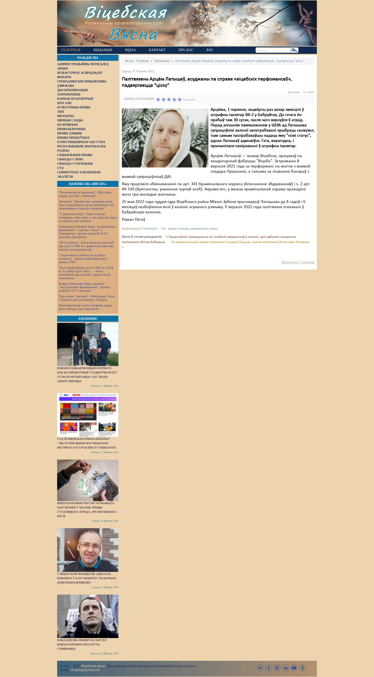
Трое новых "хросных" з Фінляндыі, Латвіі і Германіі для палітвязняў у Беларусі (87, 298)
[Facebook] (268, 668)
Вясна (133, 33)
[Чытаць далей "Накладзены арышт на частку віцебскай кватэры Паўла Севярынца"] (87, 616)
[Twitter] (277, 668)
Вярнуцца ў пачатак (298, 262)
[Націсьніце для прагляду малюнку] (165, 138)
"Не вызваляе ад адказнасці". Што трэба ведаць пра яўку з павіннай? (85, 194)
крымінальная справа (204, 228)
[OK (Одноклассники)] (302, 668)
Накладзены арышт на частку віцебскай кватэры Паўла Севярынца (82, 644)
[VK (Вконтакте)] (285, 668)
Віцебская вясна (93, 666)
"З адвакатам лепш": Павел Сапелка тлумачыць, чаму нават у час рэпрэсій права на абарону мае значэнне (87, 217)
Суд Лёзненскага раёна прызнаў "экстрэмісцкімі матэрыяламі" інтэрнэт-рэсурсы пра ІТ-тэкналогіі (86, 443)
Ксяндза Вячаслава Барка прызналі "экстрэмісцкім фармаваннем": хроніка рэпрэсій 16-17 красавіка (84, 287)
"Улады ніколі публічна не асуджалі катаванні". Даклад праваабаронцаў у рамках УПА (83, 259)
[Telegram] (260, 668)
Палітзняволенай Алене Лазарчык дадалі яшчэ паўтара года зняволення (85, 307)
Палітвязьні (150, 228)
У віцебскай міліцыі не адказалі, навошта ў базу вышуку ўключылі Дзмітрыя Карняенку (86, 578)
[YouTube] (294, 668)
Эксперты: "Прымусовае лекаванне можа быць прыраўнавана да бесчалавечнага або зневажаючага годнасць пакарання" (86, 205)
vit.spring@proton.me (85, 670)
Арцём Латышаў (178, 228)
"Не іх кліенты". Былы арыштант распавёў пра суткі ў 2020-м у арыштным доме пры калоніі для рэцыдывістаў (86, 246)
